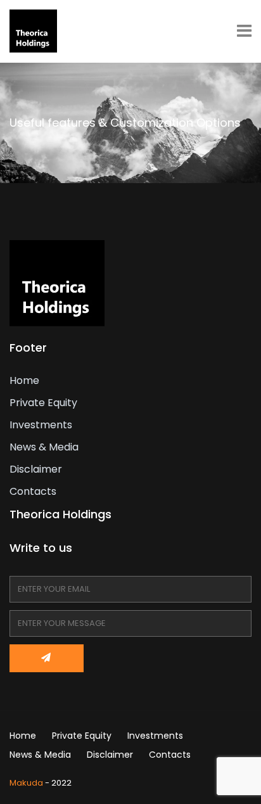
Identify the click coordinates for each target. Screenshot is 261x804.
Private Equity (43, 402)
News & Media (44, 447)
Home (24, 380)
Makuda (26, 783)
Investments (41, 425)
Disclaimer (36, 469)
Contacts (33, 491)
